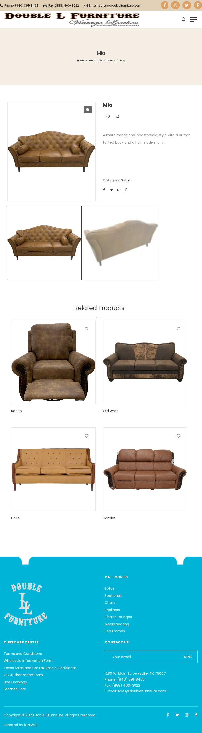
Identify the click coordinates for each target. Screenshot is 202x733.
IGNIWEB (31, 724)
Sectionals (113, 595)
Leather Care (15, 689)
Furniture (95, 60)
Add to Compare (118, 116)
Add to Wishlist (108, 116)
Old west (110, 410)
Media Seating (117, 624)
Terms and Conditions (23, 653)
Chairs (110, 602)
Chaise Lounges (118, 616)
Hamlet (109, 518)
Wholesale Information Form (28, 660)
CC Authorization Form (23, 675)
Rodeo (16, 410)
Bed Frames (115, 631)
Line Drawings (15, 682)
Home (80, 60)
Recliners (112, 609)
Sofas (111, 60)
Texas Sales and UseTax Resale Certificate (40, 667)
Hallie (15, 518)
